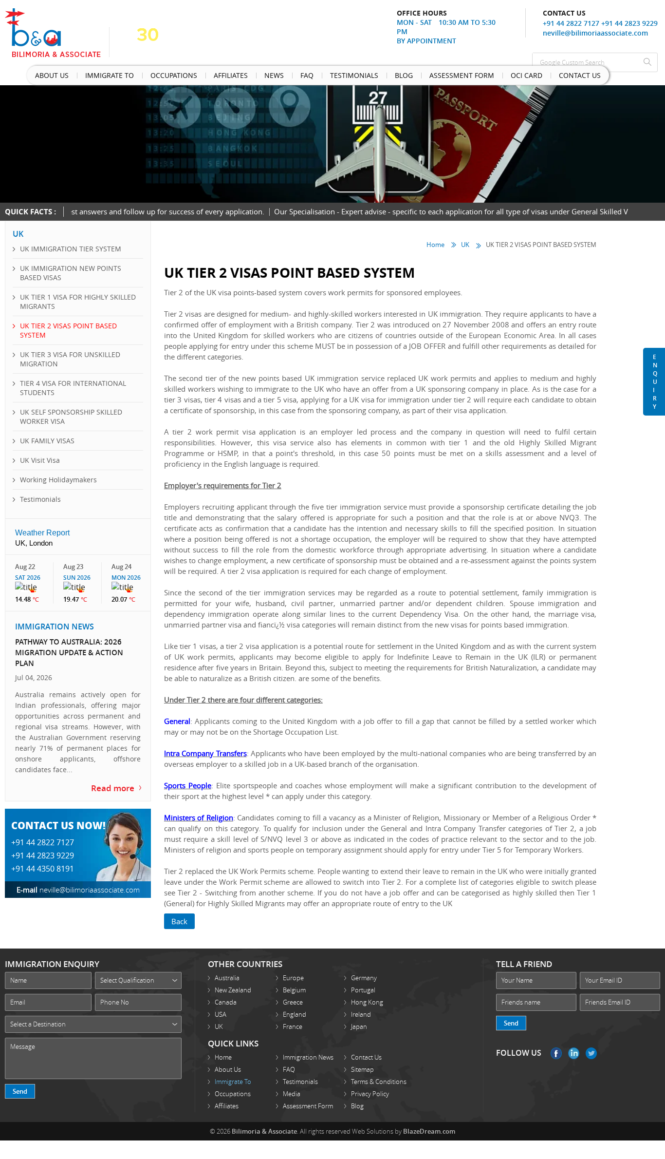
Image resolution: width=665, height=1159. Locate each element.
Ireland (361, 1013)
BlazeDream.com (429, 1130)
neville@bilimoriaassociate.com (595, 33)
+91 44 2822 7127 (571, 23)
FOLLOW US (518, 1051)
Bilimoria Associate (57, 32)
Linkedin (573, 1052)
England (294, 1013)
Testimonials (289, 77)
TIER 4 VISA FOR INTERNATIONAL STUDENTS (73, 388)
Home (435, 244)
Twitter (591, 1052)
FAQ (289, 1068)
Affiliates (192, 77)
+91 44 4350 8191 (42, 854)
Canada (226, 1001)
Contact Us (471, 77)
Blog (329, 77)
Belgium (294, 989)
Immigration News (308, 1056)
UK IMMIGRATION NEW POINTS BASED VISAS (70, 273)
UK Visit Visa (40, 460)
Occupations (146, 77)
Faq (251, 77)
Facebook (556, 1052)
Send (20, 1090)
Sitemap (362, 1068)
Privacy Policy (370, 1092)
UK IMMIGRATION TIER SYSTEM (70, 248)
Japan (359, 1025)
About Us (46, 77)
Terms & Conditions (378, 1080)
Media (291, 1092)
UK (465, 244)
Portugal (363, 989)
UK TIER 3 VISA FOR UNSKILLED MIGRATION (70, 359)
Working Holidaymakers (58, 479)
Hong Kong (367, 1001)
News (227, 77)
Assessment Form (376, 77)
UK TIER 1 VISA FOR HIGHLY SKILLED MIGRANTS (78, 301)
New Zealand (233, 989)
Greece (293, 1001)
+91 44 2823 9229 (629, 23)
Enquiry (655, 382)
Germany (364, 976)
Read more (116, 774)
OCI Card (429, 77)
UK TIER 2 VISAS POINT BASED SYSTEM (68, 330)
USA (220, 1013)
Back (179, 920)
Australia (227, 976)
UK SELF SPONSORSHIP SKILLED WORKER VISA (71, 416)
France (292, 1025)
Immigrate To (93, 77)
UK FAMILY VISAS (47, 440)
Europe (293, 976)
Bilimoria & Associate (264, 1130)
